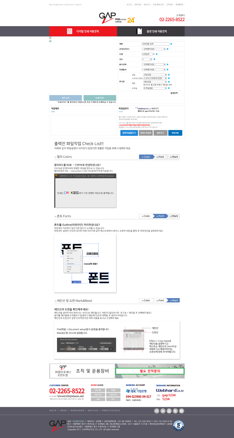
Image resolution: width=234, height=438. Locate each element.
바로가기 (154, 109)
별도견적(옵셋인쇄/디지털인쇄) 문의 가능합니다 (65, 5)
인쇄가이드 (99, 98)
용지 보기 (65, 98)
